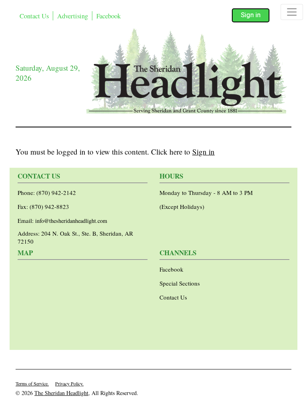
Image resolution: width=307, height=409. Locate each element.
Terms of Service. (32, 383)
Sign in (251, 15)
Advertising (72, 15)
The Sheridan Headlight (61, 393)
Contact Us (34, 15)
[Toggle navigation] (292, 12)
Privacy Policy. (69, 383)
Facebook (108, 15)
